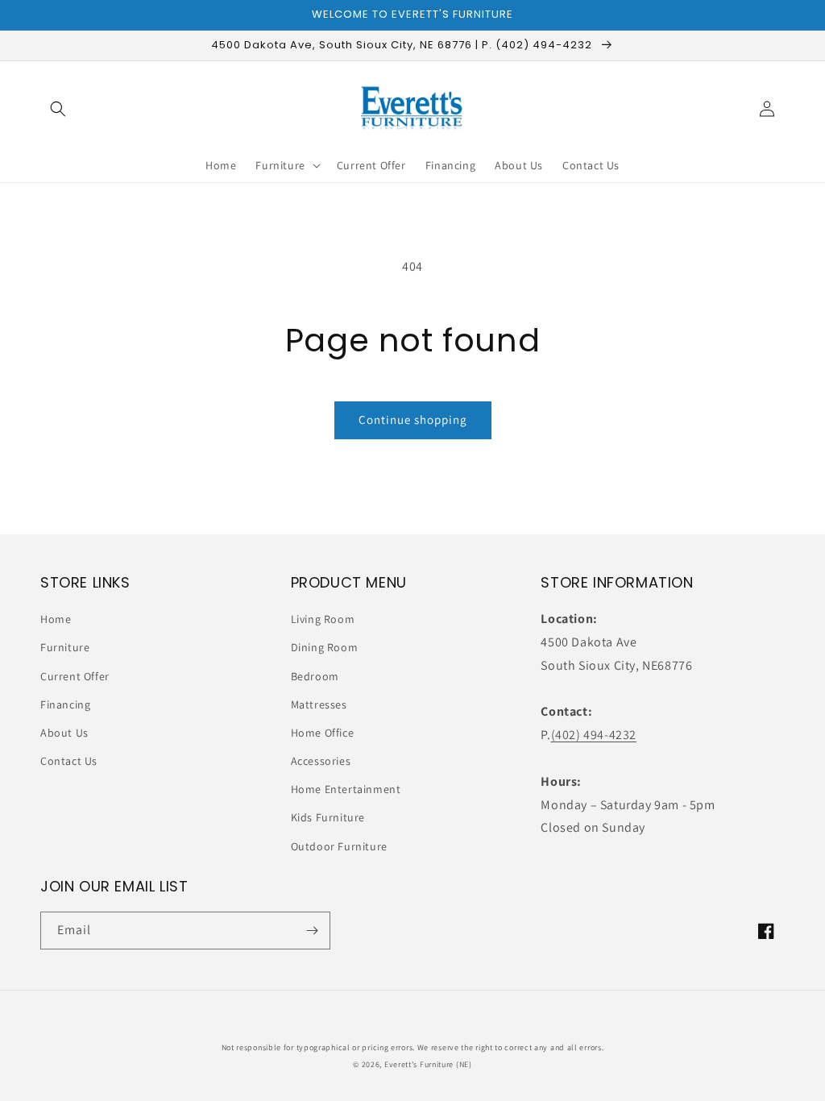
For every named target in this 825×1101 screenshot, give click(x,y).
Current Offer (75, 676)
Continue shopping (413, 419)
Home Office (322, 732)
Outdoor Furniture (339, 846)
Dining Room (325, 647)
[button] (58, 109)
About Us (64, 732)
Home (55, 619)
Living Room (323, 619)
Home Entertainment (346, 789)
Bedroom (315, 676)
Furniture (64, 647)
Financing (65, 704)
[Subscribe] (312, 930)
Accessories (321, 761)
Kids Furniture (328, 817)
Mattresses (319, 704)
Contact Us (68, 761)
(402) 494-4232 (593, 734)
